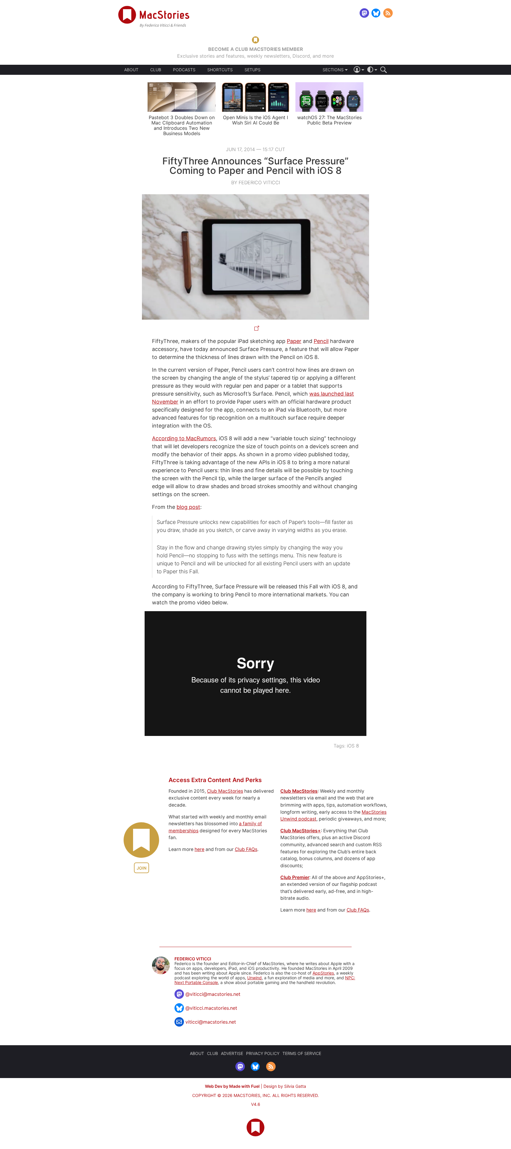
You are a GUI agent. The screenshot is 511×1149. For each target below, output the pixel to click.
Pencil (321, 341)
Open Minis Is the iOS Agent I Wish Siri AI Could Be (255, 120)
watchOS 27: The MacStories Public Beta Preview (329, 120)
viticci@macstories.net (210, 1022)
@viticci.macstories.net (211, 1008)
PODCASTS (184, 70)
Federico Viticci (192, 959)
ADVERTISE (232, 1053)
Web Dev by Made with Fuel (232, 1086)
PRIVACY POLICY (262, 1053)
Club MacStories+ (300, 831)
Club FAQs (246, 849)
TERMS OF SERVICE (301, 1053)
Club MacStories (225, 791)
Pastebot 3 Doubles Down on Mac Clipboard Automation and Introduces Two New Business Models (182, 125)
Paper (294, 341)
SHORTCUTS (220, 70)
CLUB (155, 69)
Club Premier (294, 877)
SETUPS (253, 70)
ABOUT (131, 70)
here (199, 849)
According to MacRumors (184, 438)
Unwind (254, 977)
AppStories (323, 972)
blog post (188, 507)
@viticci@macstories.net (212, 994)
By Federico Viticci (255, 182)
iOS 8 (353, 746)
